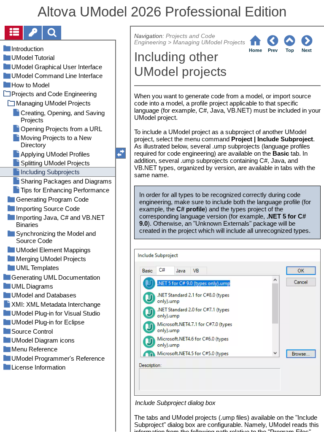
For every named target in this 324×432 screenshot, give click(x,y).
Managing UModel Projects (209, 42)
